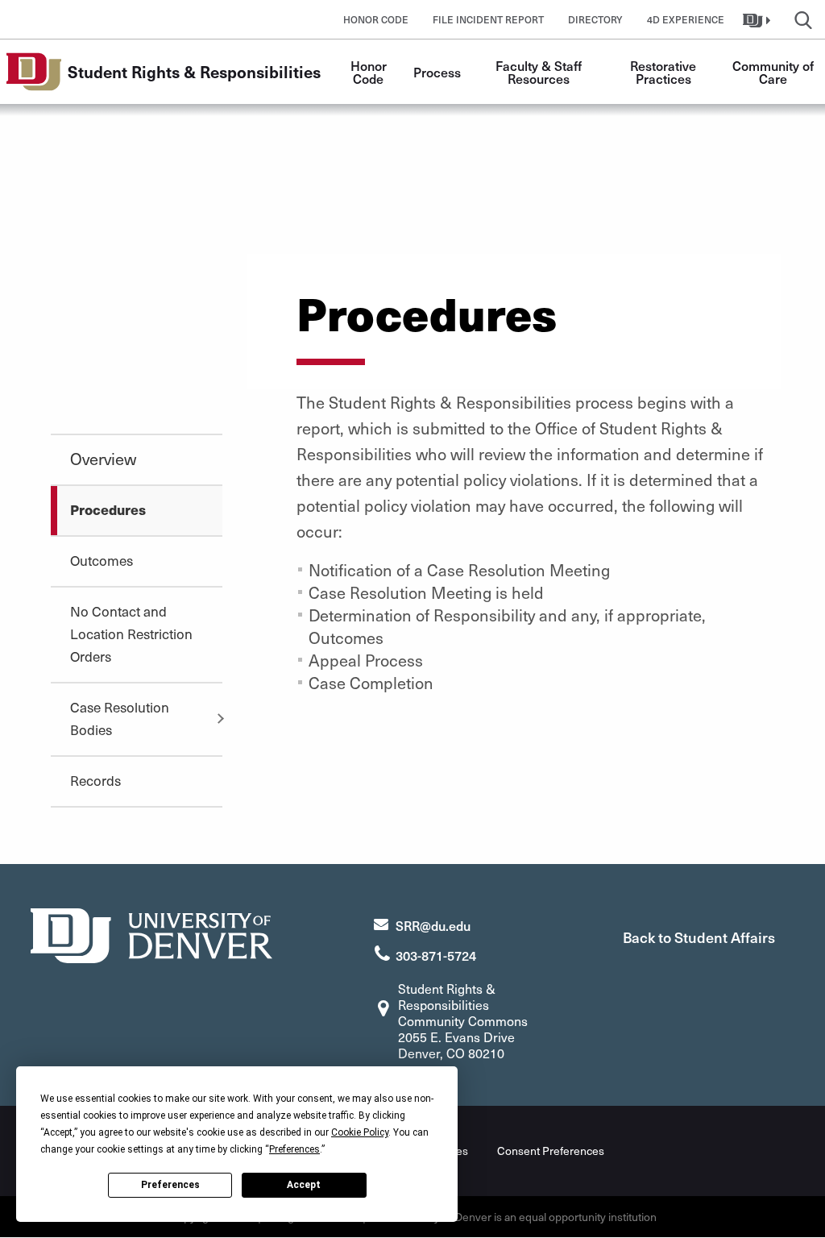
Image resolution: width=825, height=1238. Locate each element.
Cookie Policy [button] (359, 1132)
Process (437, 72)
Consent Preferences (550, 1150)
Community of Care (774, 71)
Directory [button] (595, 19)
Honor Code (370, 71)
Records (95, 780)
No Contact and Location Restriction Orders (131, 633)
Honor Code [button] (375, 19)
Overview (103, 458)
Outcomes (101, 560)
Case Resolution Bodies (119, 718)
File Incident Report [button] (488, 19)
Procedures (108, 509)
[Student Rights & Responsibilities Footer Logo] (151, 934)
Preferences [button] (294, 1149)
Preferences (170, 1184)
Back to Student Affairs (699, 937)
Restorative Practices (664, 71)
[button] (758, 19)
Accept (304, 1184)
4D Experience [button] (685, 19)
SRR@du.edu (433, 925)
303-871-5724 (436, 955)
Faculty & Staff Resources (540, 71)
